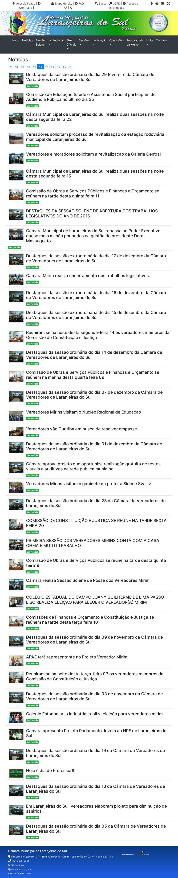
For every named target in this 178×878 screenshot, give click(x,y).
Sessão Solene (40, 42)
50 (64, 66)
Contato (161, 40)
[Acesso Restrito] (168, 3)
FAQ (81, 3)
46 (40, 66)
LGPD (116, 3)
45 (34, 66)
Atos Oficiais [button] (71, 42)
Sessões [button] (84, 40)
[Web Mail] (162, 3)
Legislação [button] (99, 40)
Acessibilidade (25, 3)
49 (58, 66)
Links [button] (149, 40)
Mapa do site (63, 3)
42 (16, 66)
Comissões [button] (116, 40)
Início (16, 40)
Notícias (27, 40)
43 (22, 66)
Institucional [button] (56, 40)
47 (46, 66)
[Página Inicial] (156, 3)
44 (28, 66)
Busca (102, 3)
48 (52, 66)
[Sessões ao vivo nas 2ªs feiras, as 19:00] (152, 3)
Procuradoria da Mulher (135, 42)
